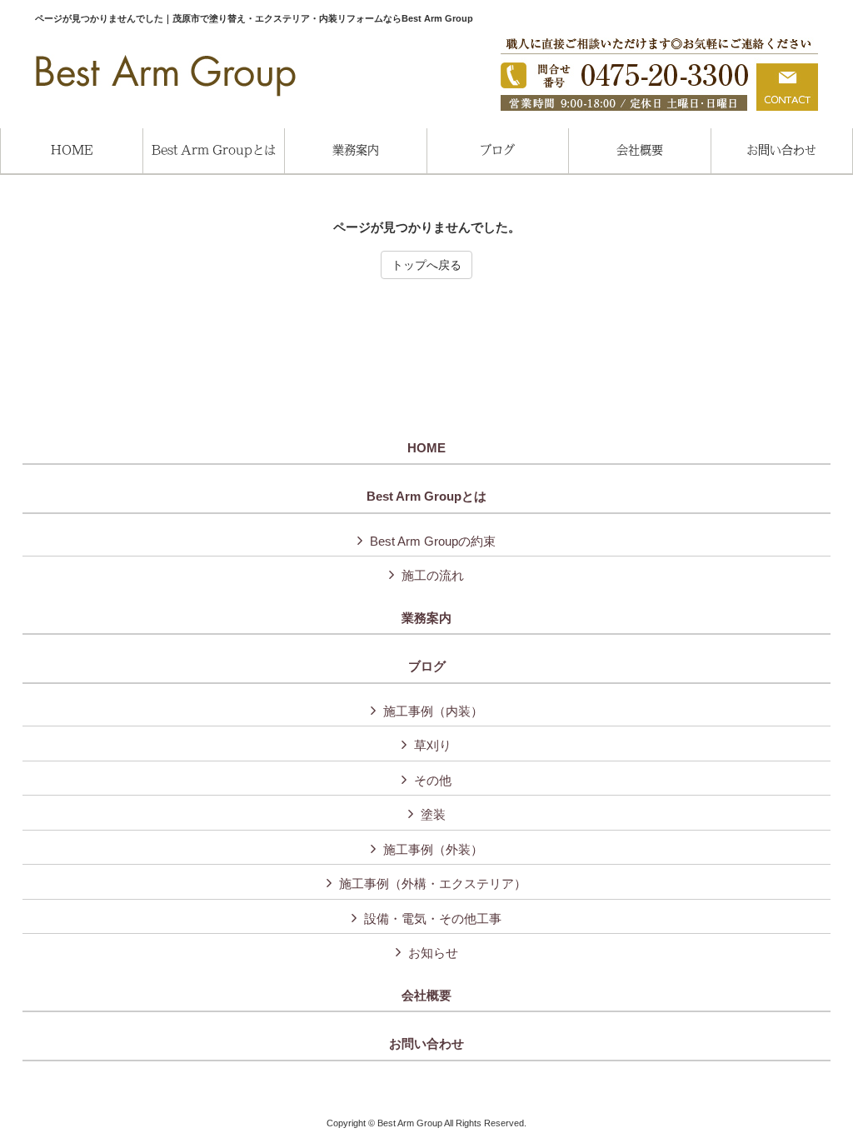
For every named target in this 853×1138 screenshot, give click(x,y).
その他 (432, 780)
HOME (426, 448)
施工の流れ (433, 575)
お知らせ (433, 953)
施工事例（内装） (433, 711)
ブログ (427, 666)
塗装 (433, 814)
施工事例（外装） (433, 849)
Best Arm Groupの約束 (433, 541)
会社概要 (426, 995)
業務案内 (426, 618)
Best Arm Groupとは (426, 496)
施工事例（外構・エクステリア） (432, 883)
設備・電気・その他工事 (432, 918)
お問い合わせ (426, 1044)
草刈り (432, 745)
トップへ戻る (426, 265)
